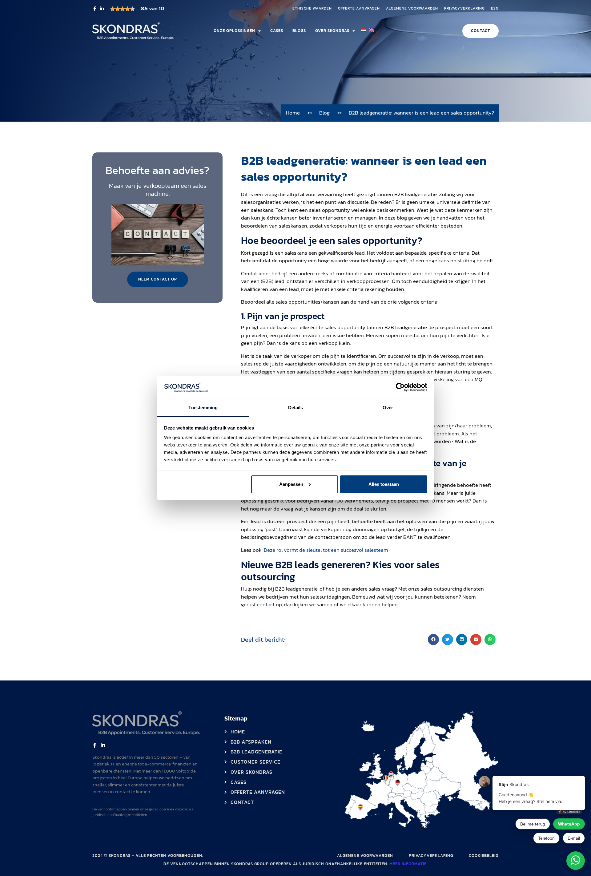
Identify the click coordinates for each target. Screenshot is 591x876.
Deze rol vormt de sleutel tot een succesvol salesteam (326, 550)
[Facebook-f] (94, 8)
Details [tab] (295, 407)
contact (266, 604)
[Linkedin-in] (102, 8)
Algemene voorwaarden (412, 8)
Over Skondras (332, 31)
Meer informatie (408, 864)
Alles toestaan (383, 484)
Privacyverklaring (464, 8)
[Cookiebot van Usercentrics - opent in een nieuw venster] (400, 387)
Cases (276, 31)
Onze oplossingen (234, 31)
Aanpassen (291, 484)
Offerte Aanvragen (359, 8)
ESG (495, 8)
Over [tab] (388, 407)
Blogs (299, 31)
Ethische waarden (312, 8)
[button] (433, 639)
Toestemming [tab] (203, 407)
